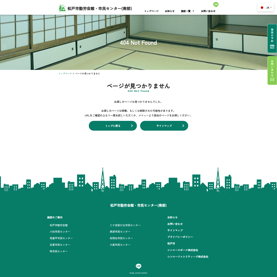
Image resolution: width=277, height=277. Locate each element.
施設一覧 (186, 11)
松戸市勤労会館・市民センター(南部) (99, 8)
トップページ (151, 11)
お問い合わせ (208, 11)
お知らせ (170, 11)
